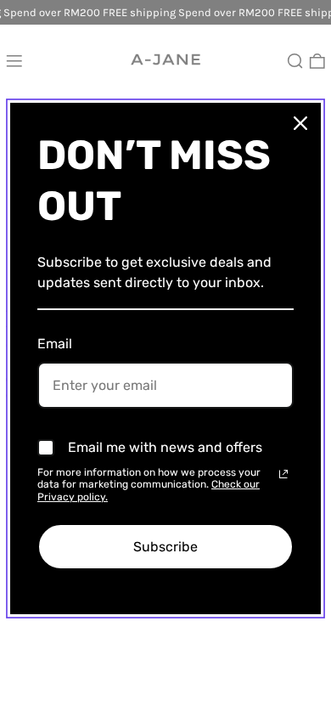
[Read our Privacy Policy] (283, 474)
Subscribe (165, 547)
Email (54, 344)
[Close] (300, 123)
